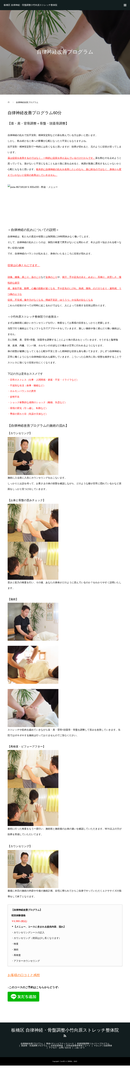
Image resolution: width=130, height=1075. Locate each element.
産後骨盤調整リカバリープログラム (93, 1043)
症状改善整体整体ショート (78, 1045)
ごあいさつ (79, 1047)
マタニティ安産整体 (103, 1045)
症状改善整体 (57, 1045)
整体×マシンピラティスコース (60, 1043)
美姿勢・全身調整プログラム (34, 1045)
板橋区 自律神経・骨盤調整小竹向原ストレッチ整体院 (30, 5)
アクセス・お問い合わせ (60, 1047)
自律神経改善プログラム (32, 1043)
